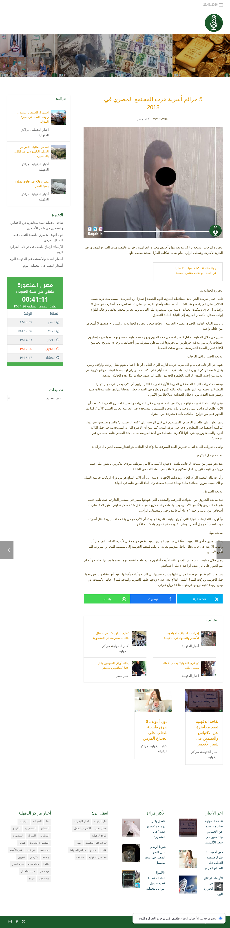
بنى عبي (44, 850)
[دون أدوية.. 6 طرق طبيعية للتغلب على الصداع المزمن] (188, 859)
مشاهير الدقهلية (97, 857)
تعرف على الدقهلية (95, 842)
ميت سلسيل (28, 871)
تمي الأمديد (16, 850)
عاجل (103, 850)
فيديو (93, 850)
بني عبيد (30, 850)
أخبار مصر (143, 119)
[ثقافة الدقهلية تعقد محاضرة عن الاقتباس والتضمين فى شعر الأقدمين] (188, 828)
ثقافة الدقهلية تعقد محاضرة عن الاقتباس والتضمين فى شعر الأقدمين (207, 732)
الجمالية (37, 821)
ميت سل (44, 871)
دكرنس (34, 857)
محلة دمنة (33, 864)
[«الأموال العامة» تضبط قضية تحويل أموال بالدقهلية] (131, 880)
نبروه (32, 878)
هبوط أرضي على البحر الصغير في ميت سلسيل (155, 855)
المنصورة (18, 835)
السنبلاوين (30, 828)
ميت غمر (44, 878)
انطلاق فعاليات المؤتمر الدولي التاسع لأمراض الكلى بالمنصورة (31, 151)
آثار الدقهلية (99, 821)
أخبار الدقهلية (190, 646)
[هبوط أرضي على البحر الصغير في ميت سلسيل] (131, 854)
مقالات (80, 857)
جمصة (45, 857)
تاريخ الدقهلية (99, 835)
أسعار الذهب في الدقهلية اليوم (43, 265)
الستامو (45, 828)
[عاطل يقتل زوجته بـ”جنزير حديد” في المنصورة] (131, 828)
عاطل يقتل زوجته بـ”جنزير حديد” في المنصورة (156, 829)
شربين (21, 857)
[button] (219, 898)
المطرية (44, 835)
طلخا (46, 864)
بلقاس (22, 842)
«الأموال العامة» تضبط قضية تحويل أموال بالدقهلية (156, 880)
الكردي (16, 828)
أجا (47, 821)
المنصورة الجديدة (39, 842)
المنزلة (32, 835)
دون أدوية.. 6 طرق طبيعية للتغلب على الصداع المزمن (213, 860)
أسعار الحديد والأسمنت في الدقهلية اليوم (36, 259)
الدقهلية (23, 821)
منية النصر (18, 864)
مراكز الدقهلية (78, 850)
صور (78, 842)
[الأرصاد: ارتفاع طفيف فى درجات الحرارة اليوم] (188, 885)
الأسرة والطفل (82, 828)
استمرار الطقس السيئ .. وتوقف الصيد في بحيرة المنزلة (33, 117)
